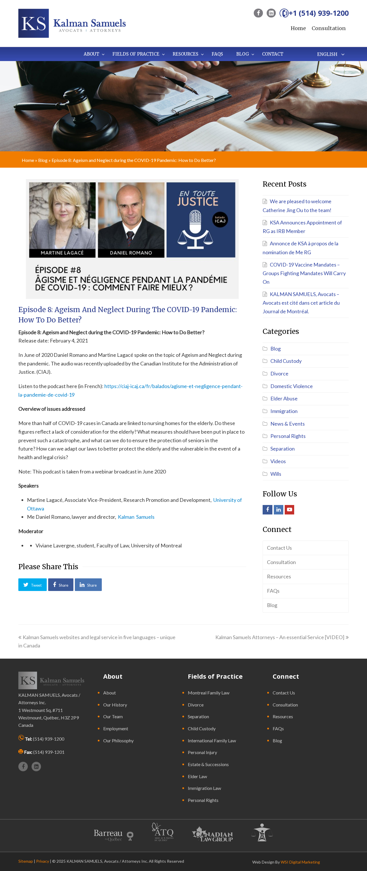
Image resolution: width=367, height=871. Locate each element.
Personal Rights (288, 436)
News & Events (287, 423)
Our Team (113, 716)
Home (298, 28)
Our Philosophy (118, 740)
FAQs (273, 591)
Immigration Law (204, 788)
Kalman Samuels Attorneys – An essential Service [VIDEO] (279, 637)
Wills (275, 474)
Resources (279, 576)
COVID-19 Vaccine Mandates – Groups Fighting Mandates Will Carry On (304, 273)
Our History (115, 704)
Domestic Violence (291, 386)
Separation (282, 448)
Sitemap (25, 861)
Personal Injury (202, 752)
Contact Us (279, 548)
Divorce (279, 373)
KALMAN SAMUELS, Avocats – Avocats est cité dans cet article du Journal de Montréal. (301, 302)
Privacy (42, 861)
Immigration (284, 411)
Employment (115, 728)
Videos (278, 461)
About (109, 692)
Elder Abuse (284, 398)
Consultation (329, 28)
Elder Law (197, 776)
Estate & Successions (208, 764)
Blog (43, 160)
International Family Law (212, 740)
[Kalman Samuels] (72, 22)
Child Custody (286, 361)
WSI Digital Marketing (300, 862)
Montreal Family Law (208, 692)
